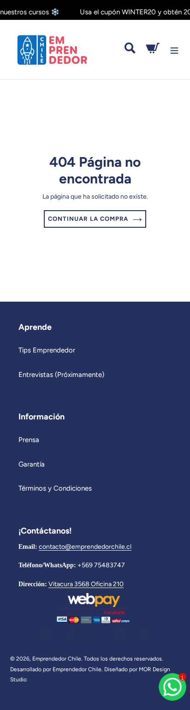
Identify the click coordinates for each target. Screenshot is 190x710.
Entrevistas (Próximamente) (61, 374)
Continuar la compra (88, 218)
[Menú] (174, 50)
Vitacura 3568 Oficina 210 (86, 584)
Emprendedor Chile (56, 658)
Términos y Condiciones (55, 488)
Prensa (28, 440)
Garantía (31, 464)
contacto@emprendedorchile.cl (85, 546)
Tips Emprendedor (46, 350)
